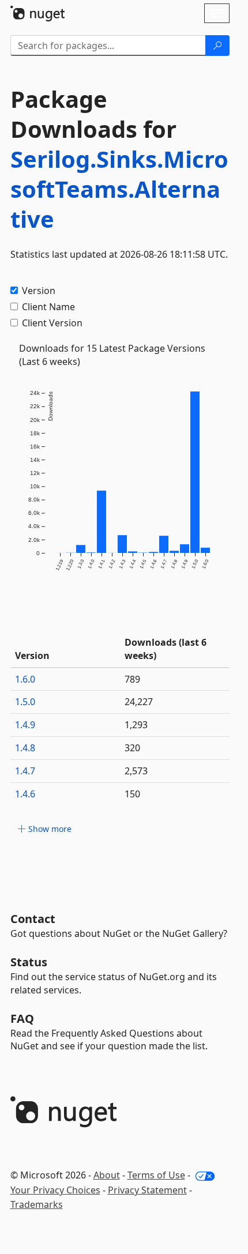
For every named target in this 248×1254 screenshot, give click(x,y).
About (106, 1175)
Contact (32, 919)
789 (132, 679)
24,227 (139, 701)
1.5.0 (25, 701)
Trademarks (36, 1204)
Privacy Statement (147, 1190)
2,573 (136, 771)
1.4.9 (25, 724)
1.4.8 (25, 747)
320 (132, 747)
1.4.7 (25, 771)
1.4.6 (25, 794)
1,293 (136, 724)
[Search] (217, 45)
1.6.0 (25, 679)
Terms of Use (156, 1175)
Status (28, 962)
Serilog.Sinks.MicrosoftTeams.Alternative (119, 189)
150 (132, 794)
